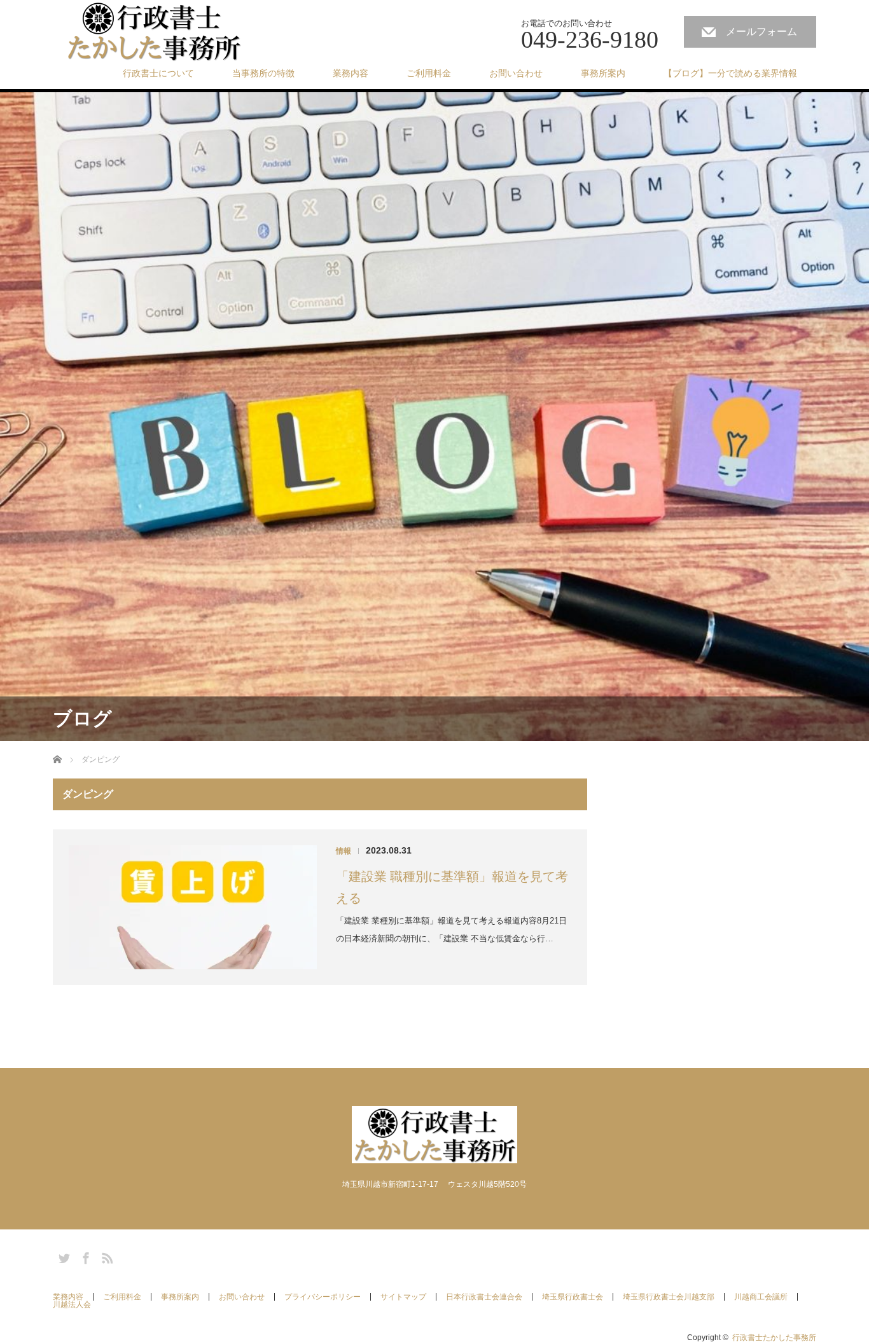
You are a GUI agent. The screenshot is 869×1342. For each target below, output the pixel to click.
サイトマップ (403, 1297)
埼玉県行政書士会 (572, 1297)
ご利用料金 (429, 73)
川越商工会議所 (761, 1297)
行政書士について (158, 73)
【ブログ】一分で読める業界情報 (730, 73)
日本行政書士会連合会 (484, 1297)
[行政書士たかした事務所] (153, 32)
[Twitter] (62, 1256)
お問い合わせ (516, 73)
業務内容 (350, 73)
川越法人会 (72, 1304)
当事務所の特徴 (263, 73)
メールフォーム (761, 31)
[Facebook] (84, 1256)
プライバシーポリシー (322, 1297)
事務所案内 (603, 73)
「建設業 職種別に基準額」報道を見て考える (452, 887)
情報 (343, 851)
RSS (105, 1256)
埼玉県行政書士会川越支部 (668, 1297)
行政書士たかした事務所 (774, 1337)
